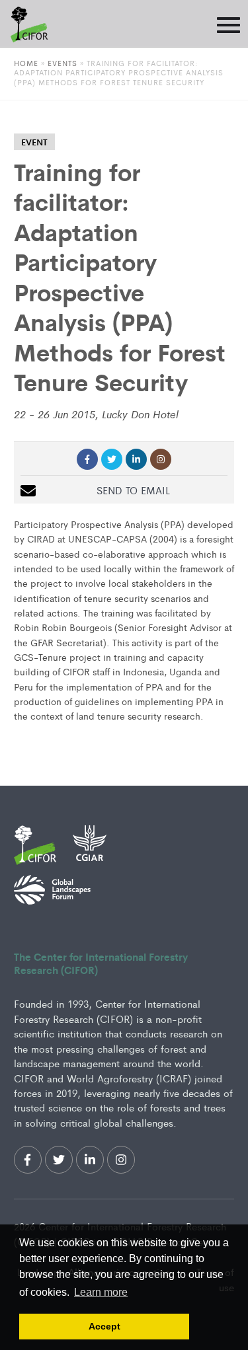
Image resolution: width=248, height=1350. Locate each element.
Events (64, 62)
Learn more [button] (101, 1292)
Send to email (133, 490)
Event (34, 141)
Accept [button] (104, 1326)
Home (26, 62)
